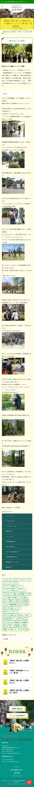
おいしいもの (26, 579)
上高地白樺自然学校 (10, 556)
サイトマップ (17, 776)
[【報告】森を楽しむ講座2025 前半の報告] (17, 692)
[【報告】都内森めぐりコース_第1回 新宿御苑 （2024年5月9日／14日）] (17, 672)
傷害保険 (17, 773)
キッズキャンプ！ (10, 526)
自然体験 (16, 622)
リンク (17, 767)
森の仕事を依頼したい (9, 618)
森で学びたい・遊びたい (23, 615)
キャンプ (5, 583)
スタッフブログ (9, 30)
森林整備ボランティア (11, 562)
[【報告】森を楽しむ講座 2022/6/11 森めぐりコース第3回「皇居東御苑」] (17, 682)
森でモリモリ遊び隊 (8, 615)
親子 (10, 626)
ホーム (3, 30)
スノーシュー (21, 590)
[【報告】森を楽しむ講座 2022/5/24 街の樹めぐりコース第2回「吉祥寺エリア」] (17, 662)
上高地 (14, 594)
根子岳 (5, 608)
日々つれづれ (9, 521)
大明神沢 (10, 601)
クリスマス (14, 583)
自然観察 (24, 622)
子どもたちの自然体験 (11, 551)
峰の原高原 (25, 601)
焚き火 (20, 618)
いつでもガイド (16, 579)
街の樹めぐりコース (27, 30)
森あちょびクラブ (15, 608)
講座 (24, 626)
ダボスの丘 (6, 594)
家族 (17, 601)
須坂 (27, 629)
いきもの (5, 579)
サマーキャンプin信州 (9, 586)
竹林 (9, 622)
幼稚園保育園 (12, 604)
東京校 (5, 93)
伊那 (29, 594)
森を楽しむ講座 (17, 30)
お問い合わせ (17, 709)
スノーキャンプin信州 (9, 590)
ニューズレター (9, 515)
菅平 (4, 626)
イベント (8, 536)
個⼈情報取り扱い (17, 770)
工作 (4, 604)
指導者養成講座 (9, 541)
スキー (20, 586)
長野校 (5, 629)
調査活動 (17, 626)
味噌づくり (17, 597)
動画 (9, 597)
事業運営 (8, 567)
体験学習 (8, 531)
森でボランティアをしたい (10, 611)
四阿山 (25, 597)
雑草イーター (13, 629)
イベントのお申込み (17, 716)
